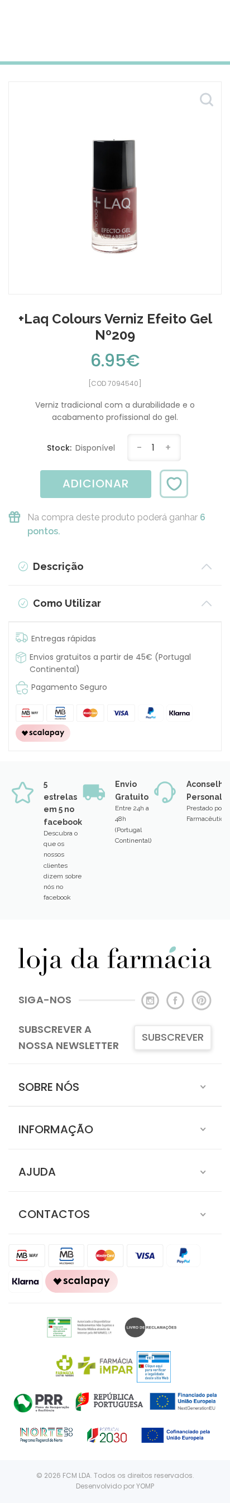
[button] (115, 1085)
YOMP (145, 1486)
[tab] (115, 1085)
